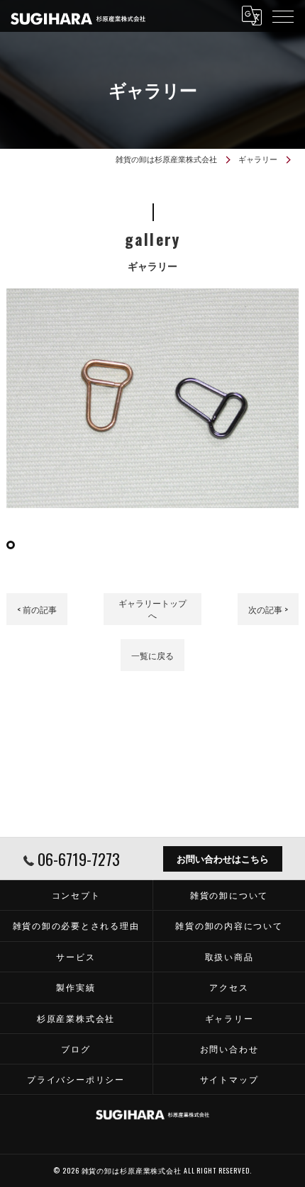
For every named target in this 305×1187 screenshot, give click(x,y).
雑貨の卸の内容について (228, 925)
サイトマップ (229, 1079)
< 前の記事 (37, 609)
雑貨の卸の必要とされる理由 (76, 925)
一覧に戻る (152, 655)
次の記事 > (268, 609)
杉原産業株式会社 (76, 1018)
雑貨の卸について (229, 895)
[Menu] (283, 15)
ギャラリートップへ (152, 608)
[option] (152, 398)
